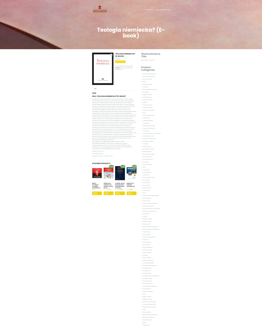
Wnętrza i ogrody (147, 312)
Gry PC (144, 167)
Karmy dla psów (146, 190)
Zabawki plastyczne (147, 319)
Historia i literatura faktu (148, 177)
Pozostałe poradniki (147, 278)
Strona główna (149, 9)
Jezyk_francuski (146, 185)
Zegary (144, 322)
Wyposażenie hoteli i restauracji (150, 314)
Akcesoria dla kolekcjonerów (149, 73)
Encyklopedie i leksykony (148, 149)
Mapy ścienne (146, 213)
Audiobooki (145, 86)
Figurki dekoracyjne (147, 151)
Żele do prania (146, 325)
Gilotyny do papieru (147, 156)
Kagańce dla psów (147, 187)
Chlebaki (145, 102)
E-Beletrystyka (146, 117)
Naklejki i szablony (147, 221)
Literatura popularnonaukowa (149, 211)
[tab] (95, 88)
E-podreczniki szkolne (148, 141)
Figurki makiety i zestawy (149, 154)
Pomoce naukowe (147, 257)
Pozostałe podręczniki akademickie (151, 275)
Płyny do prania (146, 244)
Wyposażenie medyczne (148, 317)
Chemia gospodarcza (147, 99)
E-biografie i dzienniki (148, 120)
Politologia (145, 255)
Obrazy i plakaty (146, 234)
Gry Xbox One (146, 174)
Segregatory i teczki (147, 299)
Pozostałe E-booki (147, 268)
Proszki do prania (147, 288)
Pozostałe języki (146, 270)
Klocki (144, 193)
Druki (144, 112)
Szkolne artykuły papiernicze (149, 304)
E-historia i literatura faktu (149, 128)
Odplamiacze (146, 239)
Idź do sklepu (120, 61)
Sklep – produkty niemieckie (163, 9)
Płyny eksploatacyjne (148, 247)
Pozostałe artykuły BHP (148, 262)
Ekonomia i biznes (147, 146)
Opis (95, 88)
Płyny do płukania (147, 242)
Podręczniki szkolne (147, 250)
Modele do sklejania (147, 218)
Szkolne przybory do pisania (149, 306)
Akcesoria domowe (147, 79)
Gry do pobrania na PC (148, 159)
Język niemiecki (146, 182)
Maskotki (145, 216)
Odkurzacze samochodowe (149, 237)
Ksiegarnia (117, 69)
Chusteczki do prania (147, 105)
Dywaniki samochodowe (148, 115)
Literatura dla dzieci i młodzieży (150, 203)
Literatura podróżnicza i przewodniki (151, 208)
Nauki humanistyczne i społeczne (150, 226)
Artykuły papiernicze (147, 84)
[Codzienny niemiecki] (99, 9)
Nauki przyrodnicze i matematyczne (151, 229)
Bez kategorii (146, 92)
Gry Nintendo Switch (147, 164)
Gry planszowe (146, 169)
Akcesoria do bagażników (149, 76)
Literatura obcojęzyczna (148, 206)
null (121, 69)
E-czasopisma (146, 123)
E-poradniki (129, 67)
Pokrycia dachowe (147, 252)
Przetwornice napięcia (148, 291)
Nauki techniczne (147, 231)
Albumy (144, 81)
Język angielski (146, 180)
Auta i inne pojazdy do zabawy (150, 89)
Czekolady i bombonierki (148, 110)
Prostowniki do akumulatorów (150, 286)
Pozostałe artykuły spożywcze (150, 265)
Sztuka (144, 309)
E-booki (124, 67)
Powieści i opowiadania (148, 260)
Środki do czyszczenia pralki (149, 301)
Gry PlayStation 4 (147, 172)
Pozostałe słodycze (147, 281)
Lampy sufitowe (146, 200)
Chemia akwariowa (147, 97)
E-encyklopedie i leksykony (149, 125)
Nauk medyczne (146, 224)
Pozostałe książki (147, 273)
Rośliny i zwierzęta (147, 296)
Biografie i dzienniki (147, 94)
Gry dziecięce (146, 161)
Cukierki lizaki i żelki (147, 107)
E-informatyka (146, 130)
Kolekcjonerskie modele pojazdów (151, 195)
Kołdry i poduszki (147, 198)
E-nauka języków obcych (148, 136)
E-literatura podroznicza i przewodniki (152, 133)
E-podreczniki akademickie (149, 138)
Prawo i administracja (148, 283)
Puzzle (144, 294)
